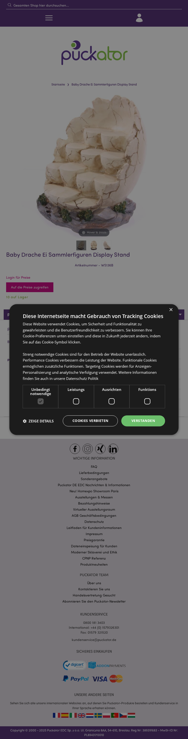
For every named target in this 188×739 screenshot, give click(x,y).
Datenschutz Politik (82, 378)
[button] (38, 421)
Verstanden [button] (143, 421)
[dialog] (94, 369)
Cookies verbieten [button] (90, 421)
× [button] (171, 310)
